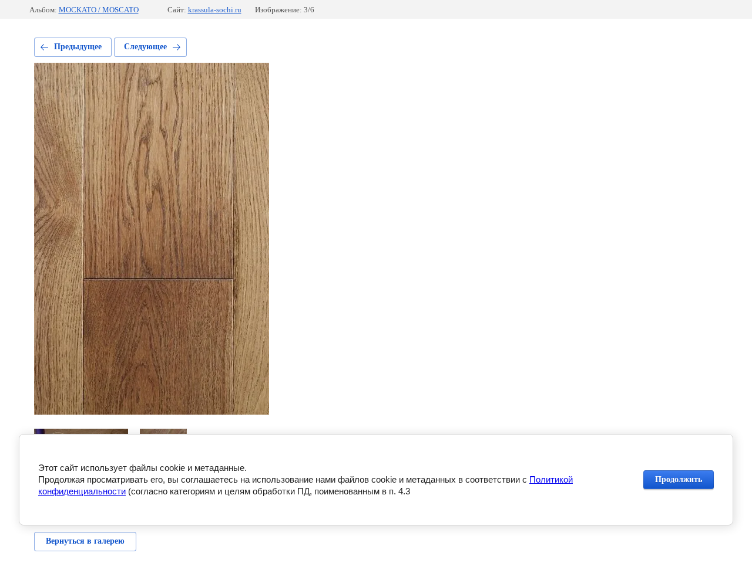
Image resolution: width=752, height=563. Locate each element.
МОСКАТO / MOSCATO (99, 9)
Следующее (145, 46)
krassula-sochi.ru (214, 9)
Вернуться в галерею (85, 541)
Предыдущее (78, 46)
